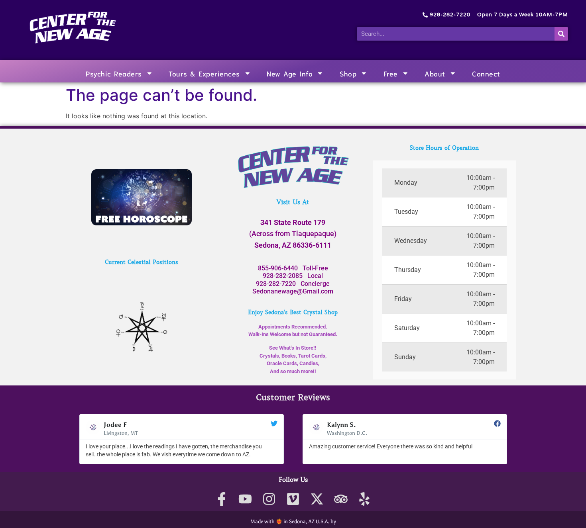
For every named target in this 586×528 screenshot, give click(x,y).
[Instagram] (269, 499)
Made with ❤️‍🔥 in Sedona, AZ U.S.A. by (293, 521)
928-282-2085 (283, 276)
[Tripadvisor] (340, 499)
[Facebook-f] (221, 499)
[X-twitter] (317, 499)
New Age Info (290, 73)
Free (390, 73)
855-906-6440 (278, 268)
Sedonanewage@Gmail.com (292, 291)
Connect (486, 73)
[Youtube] (245, 499)
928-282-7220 (276, 283)
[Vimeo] (293, 499)
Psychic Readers (114, 73)
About (435, 73)
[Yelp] (364, 499)
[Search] (561, 34)
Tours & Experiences (204, 73)
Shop (348, 73)
